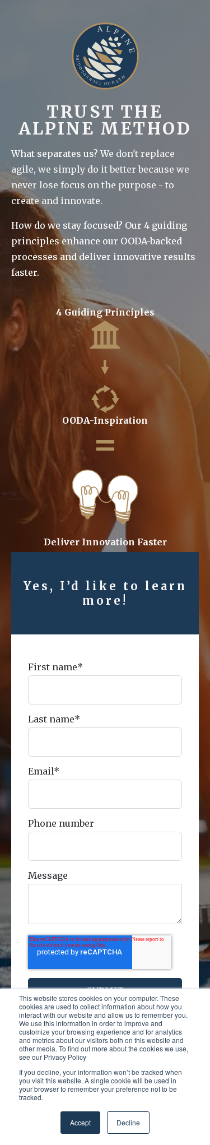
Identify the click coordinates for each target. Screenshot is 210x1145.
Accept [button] (80, 1122)
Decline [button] (128, 1122)
